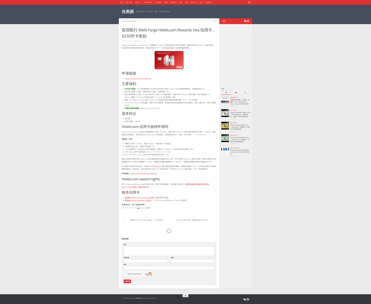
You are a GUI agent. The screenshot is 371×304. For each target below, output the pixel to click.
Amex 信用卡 (233, 110)
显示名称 (127, 257)
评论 (125, 244)
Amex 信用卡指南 (234, 148)
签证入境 (194, 2)
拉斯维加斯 (147, 2)
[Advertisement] (235, 55)
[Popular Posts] (236, 93)
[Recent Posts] (226, 93)
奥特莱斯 (173, 2)
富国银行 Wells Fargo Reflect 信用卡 (138, 200)
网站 (125, 264)
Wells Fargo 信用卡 (129, 21)
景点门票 (129, 2)
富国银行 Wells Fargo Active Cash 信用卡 (140, 198)
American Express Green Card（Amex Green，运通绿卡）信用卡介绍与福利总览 (239, 139)
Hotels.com (157, 166)
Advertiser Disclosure (149, 298)
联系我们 (208, 2)
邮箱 (172, 257)
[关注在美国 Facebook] (248, 21)
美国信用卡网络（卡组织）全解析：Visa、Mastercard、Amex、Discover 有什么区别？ (240, 102)
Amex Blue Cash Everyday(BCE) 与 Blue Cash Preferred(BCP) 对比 (239, 152)
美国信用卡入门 (234, 97)
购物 (166, 2)
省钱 (180, 2)
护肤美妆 (159, 2)
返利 (186, 2)
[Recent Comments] (245, 93)
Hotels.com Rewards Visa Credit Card (138, 78)
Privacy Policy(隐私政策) (135, 298)
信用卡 (137, 2)
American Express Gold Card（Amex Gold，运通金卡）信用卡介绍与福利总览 (240, 127)
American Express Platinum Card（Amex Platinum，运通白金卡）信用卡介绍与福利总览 (240, 114)
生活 (201, 2)
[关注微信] (245, 21)
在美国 (128, 11)
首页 (121, 2)
